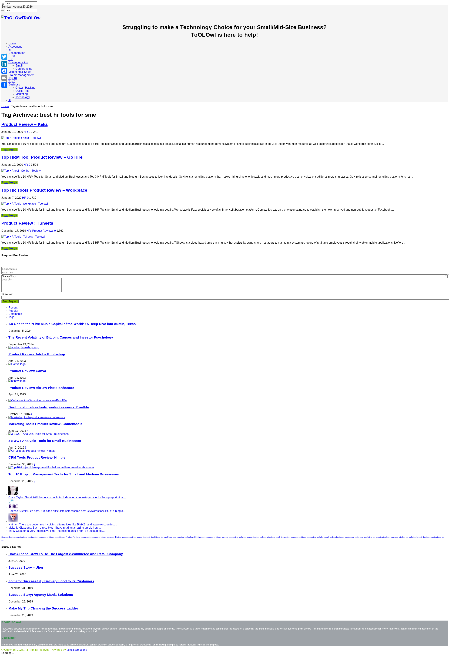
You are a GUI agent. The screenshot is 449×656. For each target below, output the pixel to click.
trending (180, 537)
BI (9, 49)
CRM (11, 56)
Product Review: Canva (27, 371)
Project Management (21, 75)
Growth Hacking (25, 87)
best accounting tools (18, 537)
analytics (280, 537)
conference (349, 537)
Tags (11, 317)
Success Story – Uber (25, 567)
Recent (12, 307)
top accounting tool (251, 537)
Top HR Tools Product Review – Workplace (44, 190)
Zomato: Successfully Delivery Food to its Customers (51, 581)
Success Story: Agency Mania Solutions (40, 595)
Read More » (9, 149)
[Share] (4, 84)
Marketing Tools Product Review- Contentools (45, 424)
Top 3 (11, 81)
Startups (5, 537)
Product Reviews (42, 230)
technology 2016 (192, 537)
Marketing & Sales (19, 71)
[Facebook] (4, 70)
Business (14, 84)
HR (10, 59)
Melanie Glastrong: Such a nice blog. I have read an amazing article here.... (54, 527)
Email (19, 65)
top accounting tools (141, 537)
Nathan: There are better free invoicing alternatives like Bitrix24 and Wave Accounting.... (62, 524)
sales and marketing (363, 537)
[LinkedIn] (4, 63)
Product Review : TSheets (27, 223)
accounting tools (236, 537)
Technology (22, 97)
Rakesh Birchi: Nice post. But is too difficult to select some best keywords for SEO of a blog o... (66, 510)
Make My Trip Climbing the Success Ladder (43, 608)
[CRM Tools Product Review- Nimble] (31, 450)
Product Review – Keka (24, 124)
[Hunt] (2, 4)
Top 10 (12, 78)
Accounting (15, 46)
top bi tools (418, 537)
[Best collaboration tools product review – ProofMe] (37, 400)
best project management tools (41, 537)
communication (379, 537)
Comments (15, 313)
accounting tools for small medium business (325, 537)
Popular (13, 310)
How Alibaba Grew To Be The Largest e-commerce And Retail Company (65, 554)
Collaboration (16, 52)
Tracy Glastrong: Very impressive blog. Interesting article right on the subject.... (56, 530)
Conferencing (23, 68)
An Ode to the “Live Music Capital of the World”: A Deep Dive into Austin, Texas (72, 324)
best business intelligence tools (399, 537)
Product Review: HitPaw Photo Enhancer (41, 388)
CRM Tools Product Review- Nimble (36, 457)
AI (9, 100)
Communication (18, 62)
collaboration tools (267, 537)
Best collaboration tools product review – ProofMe (48, 407)
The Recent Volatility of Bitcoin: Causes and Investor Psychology (60, 337)
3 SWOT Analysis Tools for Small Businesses (44, 441)
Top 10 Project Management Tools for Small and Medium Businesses (63, 474)
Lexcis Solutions (76, 649)
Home (12, 43)
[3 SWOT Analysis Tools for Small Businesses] (38, 433)
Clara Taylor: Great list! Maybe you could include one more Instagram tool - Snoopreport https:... (67, 497)
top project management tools (93, 537)
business (111, 537)
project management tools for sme (213, 537)
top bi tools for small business (163, 537)
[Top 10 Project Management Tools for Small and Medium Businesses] (51, 467)
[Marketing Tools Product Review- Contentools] (36, 417)
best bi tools (60, 537)
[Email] (4, 77)
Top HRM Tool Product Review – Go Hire (41, 157)
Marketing (21, 93)
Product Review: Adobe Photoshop (36, 354)
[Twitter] (4, 56)
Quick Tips (22, 90)
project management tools (295, 537)
